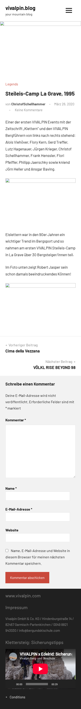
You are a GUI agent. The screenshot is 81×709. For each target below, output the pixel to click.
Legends (11, 84)
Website (11, 530)
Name (11, 488)
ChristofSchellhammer (28, 104)
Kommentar (15, 420)
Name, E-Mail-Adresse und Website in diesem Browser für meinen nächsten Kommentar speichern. (37, 556)
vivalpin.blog (20, 8)
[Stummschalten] (62, 684)
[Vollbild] (70, 684)
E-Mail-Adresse (18, 509)
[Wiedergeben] (11, 684)
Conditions (17, 697)
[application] (40, 669)
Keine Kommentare (29, 110)
